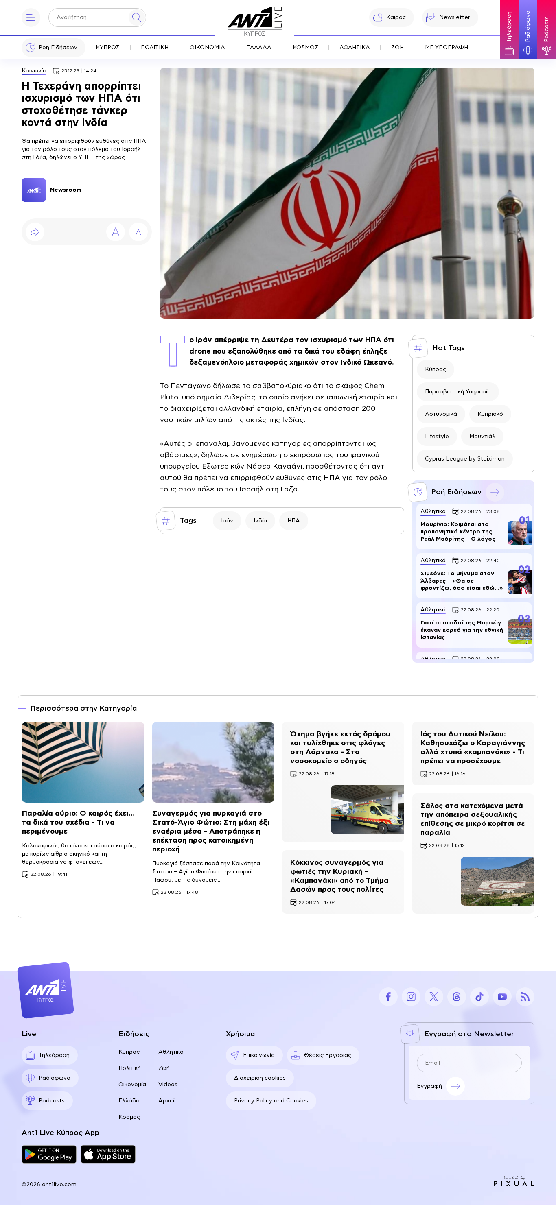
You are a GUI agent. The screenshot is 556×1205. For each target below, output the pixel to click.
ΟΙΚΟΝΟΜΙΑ (207, 47)
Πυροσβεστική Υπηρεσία (458, 392)
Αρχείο (168, 1101)
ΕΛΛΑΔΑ (258, 47)
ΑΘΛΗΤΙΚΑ (354, 47)
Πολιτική (129, 1068)
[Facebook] (388, 996)
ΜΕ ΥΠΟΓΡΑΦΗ (446, 47)
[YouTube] (502, 996)
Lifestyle (437, 436)
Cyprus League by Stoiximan (465, 459)
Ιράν (227, 521)
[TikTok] (479, 996)
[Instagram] (411, 996)
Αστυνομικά (441, 414)
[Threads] (456, 996)
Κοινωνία (34, 71)
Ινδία (260, 521)
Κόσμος (129, 1117)
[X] (434, 996)
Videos (167, 1084)
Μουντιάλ (482, 436)
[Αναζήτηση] (137, 17)
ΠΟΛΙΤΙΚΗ (155, 47)
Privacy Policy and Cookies (271, 1101)
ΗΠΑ (293, 521)
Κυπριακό (490, 414)
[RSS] (525, 996)
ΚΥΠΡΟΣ (108, 47)
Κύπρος (435, 369)
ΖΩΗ (397, 47)
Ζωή (164, 1068)
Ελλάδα (129, 1101)
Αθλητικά (171, 1052)
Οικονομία (132, 1084)
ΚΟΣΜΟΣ (305, 47)
